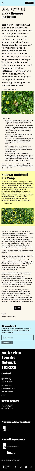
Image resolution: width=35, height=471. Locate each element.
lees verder (7, 203)
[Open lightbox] (17, 102)
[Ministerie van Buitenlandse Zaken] (10, 446)
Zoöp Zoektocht (19, 139)
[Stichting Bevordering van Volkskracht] (10, 460)
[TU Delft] (10, 453)
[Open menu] (2, 3)
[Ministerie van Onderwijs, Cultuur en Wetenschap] (10, 428)
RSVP (17, 308)
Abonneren (7, 343)
